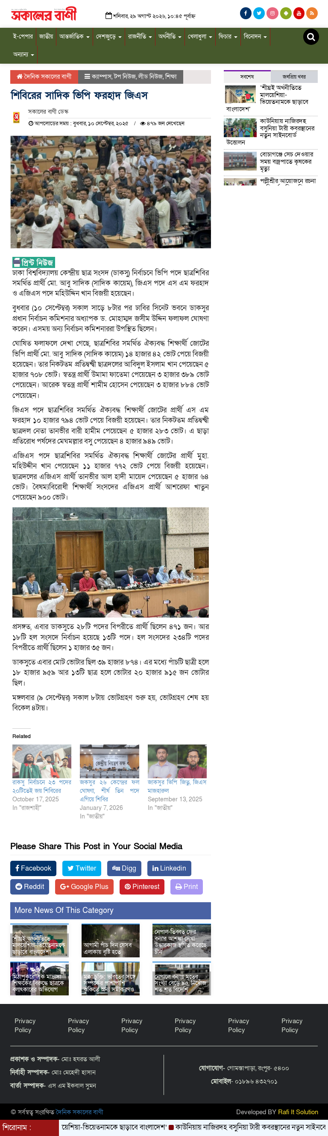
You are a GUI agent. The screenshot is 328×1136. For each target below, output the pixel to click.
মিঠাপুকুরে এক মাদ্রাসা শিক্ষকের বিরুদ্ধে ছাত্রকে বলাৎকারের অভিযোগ (38, 983)
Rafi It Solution (298, 1112)
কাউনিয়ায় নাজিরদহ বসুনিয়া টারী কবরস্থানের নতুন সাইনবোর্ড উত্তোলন (270, 132)
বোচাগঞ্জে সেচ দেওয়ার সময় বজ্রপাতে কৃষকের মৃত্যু (286, 161)
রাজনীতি (138, 36)
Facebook (35, 868)
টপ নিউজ (125, 76)
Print (190, 887)
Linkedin (172, 868)
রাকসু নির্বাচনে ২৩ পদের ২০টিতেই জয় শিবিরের (41, 786)
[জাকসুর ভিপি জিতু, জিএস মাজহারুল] (177, 761)
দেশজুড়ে (106, 36)
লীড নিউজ (150, 76)
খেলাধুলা (198, 36)
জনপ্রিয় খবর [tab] (294, 77)
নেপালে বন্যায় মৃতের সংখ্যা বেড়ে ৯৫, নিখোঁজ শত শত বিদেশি (180, 983)
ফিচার (226, 36)
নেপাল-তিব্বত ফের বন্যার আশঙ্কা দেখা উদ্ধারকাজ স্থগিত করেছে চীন (181, 942)
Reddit (33, 887)
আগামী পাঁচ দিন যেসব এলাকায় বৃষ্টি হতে (108, 948)
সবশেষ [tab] (247, 77)
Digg (128, 868)
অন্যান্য (21, 54)
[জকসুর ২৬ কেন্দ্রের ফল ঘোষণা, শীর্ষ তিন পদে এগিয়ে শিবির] (109, 761)
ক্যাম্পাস (101, 76)
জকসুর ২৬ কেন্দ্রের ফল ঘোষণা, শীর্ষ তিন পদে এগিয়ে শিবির (109, 790)
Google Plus (88, 887)
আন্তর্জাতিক (72, 36)
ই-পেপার (23, 36)
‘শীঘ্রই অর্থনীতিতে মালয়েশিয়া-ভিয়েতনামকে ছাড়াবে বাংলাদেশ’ (38, 945)
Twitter (85, 868)
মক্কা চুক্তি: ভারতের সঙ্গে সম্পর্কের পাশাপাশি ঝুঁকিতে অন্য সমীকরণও (110, 983)
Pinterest (145, 887)
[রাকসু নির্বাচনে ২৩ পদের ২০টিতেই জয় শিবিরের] (41, 761)
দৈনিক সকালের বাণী (47, 76)
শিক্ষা (171, 76)
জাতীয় (46, 36)
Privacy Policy (25, 1025)
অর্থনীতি (167, 36)
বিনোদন (253, 36)
